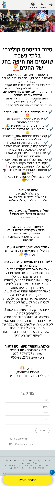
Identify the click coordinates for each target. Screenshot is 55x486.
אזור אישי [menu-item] (33, 7)
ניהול (4, 473)
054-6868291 (20, 439)
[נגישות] (52, 472)
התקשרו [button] (42, 7)
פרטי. (20, 217)
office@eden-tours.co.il (26, 444)
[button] (51, 5)
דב (36, 217)
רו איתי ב (29, 217)
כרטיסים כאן (28, 479)
